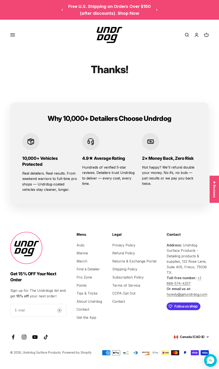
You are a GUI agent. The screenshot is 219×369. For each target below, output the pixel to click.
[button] (210, 360)
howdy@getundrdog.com (187, 294)
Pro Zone (84, 277)
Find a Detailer (88, 269)
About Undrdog (89, 301)
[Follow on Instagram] (24, 337)
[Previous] (62, 10)
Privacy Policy (123, 245)
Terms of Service (126, 285)
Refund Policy (123, 253)
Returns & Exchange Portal (134, 261)
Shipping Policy (124, 269)
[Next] (157, 10)
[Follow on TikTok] (46, 337)
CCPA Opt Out (123, 293)
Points (82, 285)
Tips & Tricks (87, 293)
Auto (80, 245)
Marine (82, 253)
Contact (83, 309)
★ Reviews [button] (214, 189)
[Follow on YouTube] (35, 337)
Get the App (86, 317)
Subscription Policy (128, 277)
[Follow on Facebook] (13, 337)
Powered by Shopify (77, 352)
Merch (82, 261)
